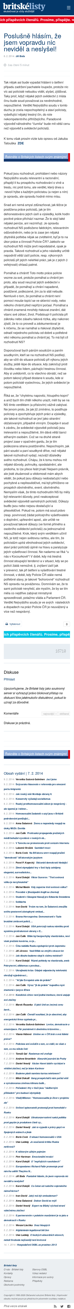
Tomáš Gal (21, 1053)
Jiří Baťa (20, 56)
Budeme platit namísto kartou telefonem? (38, 1073)
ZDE (21, 143)
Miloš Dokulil (22, 1078)
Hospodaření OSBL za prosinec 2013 (37, 1244)
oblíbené (64, 713)
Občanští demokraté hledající (52, 862)
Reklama (8, 1280)
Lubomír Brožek (24, 848)
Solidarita (21, 901)
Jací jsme (51, 779)
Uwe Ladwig (22, 1142)
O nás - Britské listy (13, 1269)
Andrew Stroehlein (26, 1058)
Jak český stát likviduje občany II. (34, 794)
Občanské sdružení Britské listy (40, 1295)
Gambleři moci (42, 848)
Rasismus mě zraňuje (40, 1053)
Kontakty (8, 1273)
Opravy (7, 1277)
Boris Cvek (22, 852)
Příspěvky (37, 1280)
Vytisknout (14, 623)
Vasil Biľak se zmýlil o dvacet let (46, 951)
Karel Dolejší (23, 877)
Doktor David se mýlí (45, 1200)
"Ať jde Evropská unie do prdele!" (34, 980)
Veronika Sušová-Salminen (30, 779)
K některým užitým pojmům (31, 1151)
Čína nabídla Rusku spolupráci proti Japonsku (40, 946)
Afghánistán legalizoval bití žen (32, 1230)
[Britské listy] (37, 158)
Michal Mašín (23, 887)
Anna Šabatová (24, 823)
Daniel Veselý (23, 1063)
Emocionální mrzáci (42, 1156)
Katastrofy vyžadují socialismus (33, 798)
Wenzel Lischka (24, 1225)
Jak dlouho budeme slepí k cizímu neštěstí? (39, 955)
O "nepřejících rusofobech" (46, 1161)
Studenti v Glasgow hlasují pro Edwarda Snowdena (43, 897)
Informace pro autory (43, 1277)
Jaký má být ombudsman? (43, 1195)
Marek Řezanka (24, 1004)
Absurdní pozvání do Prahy (51, 1058)
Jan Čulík (21, 833)
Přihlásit (9, 679)
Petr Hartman (23, 1156)
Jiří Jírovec (22, 951)
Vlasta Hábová (23, 1034)
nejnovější (49, 713)
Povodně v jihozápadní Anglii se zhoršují (37, 892)
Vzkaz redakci (39, 1273)
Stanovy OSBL (39, 1269)
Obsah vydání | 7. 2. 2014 (23, 773)
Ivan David (21, 906)
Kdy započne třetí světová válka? (49, 887)
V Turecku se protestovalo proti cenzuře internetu (42, 843)
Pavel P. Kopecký (25, 862)
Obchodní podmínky (14, 1284)
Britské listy (30, 8)
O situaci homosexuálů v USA (45, 1137)
